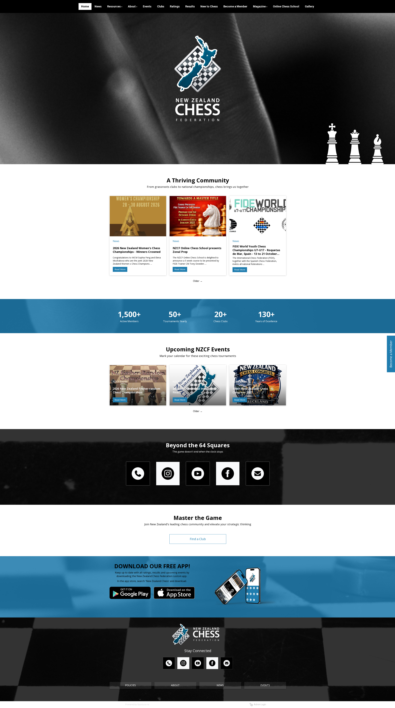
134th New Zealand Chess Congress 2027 (250, 390)
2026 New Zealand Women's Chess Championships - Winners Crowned (136, 250)
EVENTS (265, 685)
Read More (120, 269)
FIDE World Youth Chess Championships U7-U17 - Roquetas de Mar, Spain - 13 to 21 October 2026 (256, 250)
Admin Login (259, 704)
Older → (197, 281)
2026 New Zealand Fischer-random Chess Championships (136, 390)
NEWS (220, 685)
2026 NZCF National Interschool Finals (195, 390)
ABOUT (175, 685)
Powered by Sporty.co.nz (137, 704)
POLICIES (130, 685)
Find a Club (198, 539)
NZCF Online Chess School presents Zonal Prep (197, 250)
